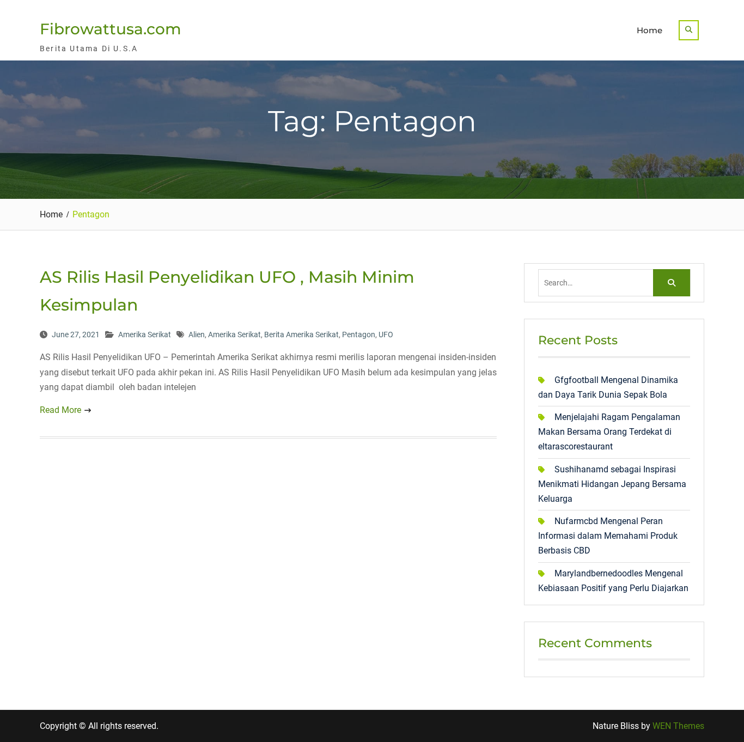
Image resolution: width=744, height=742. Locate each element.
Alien (196, 334)
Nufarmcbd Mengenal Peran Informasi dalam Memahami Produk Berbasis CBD (608, 536)
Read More (60, 410)
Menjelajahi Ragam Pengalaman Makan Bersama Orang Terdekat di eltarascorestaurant (609, 432)
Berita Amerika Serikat (301, 334)
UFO (386, 334)
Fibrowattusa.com (110, 29)
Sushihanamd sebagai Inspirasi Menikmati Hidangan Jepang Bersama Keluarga (612, 484)
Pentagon (358, 334)
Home (649, 30)
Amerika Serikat (144, 334)
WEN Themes (678, 726)
